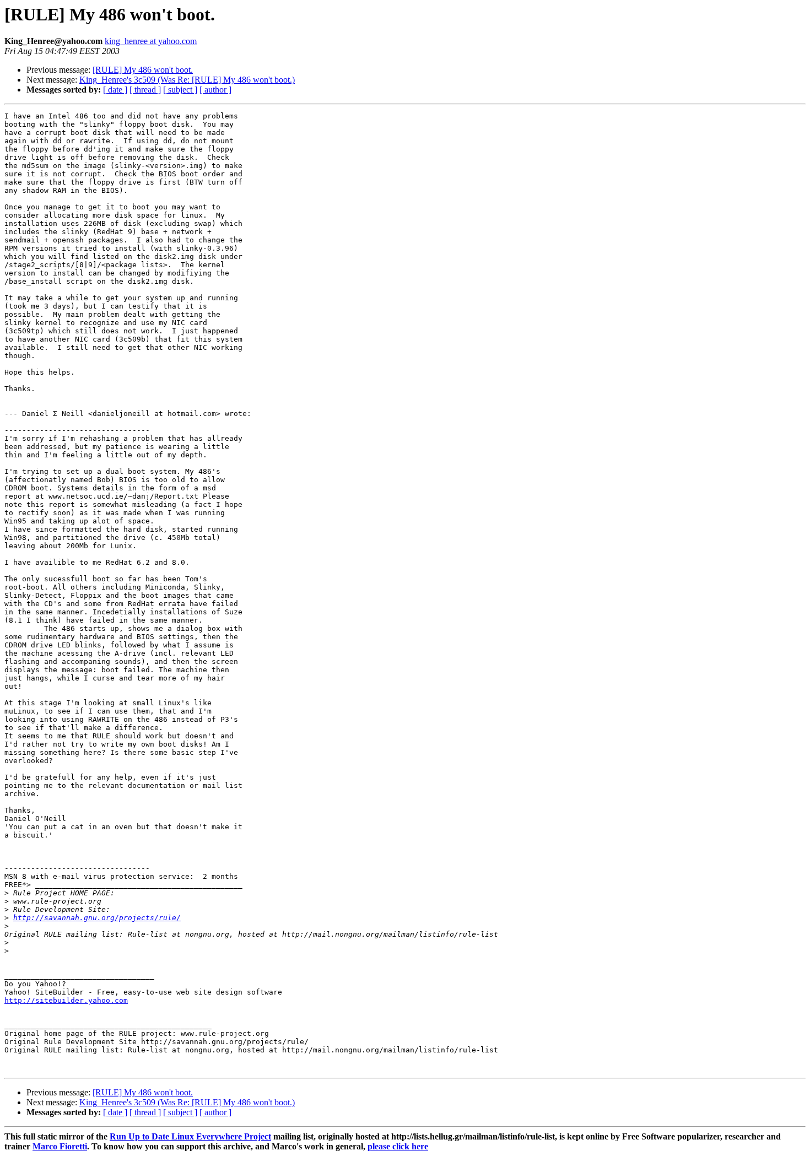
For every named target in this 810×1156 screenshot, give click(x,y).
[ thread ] (145, 89)
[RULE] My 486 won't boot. (143, 69)
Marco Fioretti (60, 1146)
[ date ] (115, 89)
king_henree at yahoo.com (151, 41)
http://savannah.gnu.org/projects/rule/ (97, 918)
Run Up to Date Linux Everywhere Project (190, 1136)
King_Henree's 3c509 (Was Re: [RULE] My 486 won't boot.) (187, 79)
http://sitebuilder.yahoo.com (66, 1000)
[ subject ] (180, 89)
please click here (398, 1146)
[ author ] (215, 89)
